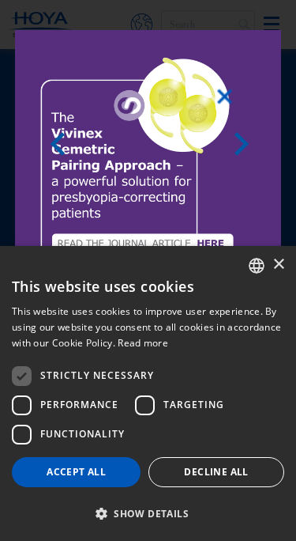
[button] (148, 513)
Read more (143, 343)
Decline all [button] (216, 472)
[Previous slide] (62, 144)
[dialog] (148, 393)
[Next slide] (246, 144)
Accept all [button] (76, 472)
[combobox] (256, 266)
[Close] (225, 96)
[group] (148, 163)
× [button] (278, 264)
